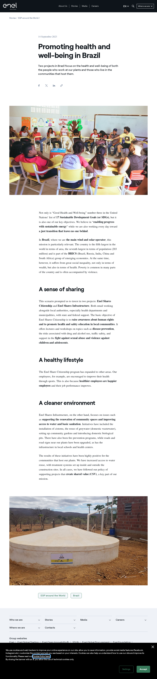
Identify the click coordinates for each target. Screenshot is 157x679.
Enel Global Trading (28, 642)
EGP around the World (53, 595)
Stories (74, 6)
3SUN (75, 642)
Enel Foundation (122, 642)
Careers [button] (120, 619)
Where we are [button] (17, 627)
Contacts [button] (50, 627)
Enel (11, 642)
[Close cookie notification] (153, 647)
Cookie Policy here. (41, 656)
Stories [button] (49, 619)
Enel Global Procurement (95, 642)
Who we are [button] (16, 619)
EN (124, 6)
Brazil (76, 595)
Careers (95, 6)
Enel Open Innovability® (55, 642)
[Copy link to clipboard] (61, 85)
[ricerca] (133, 6)
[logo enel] (10, 6)
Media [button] (83, 619)
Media (84, 6)
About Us (63, 6)
